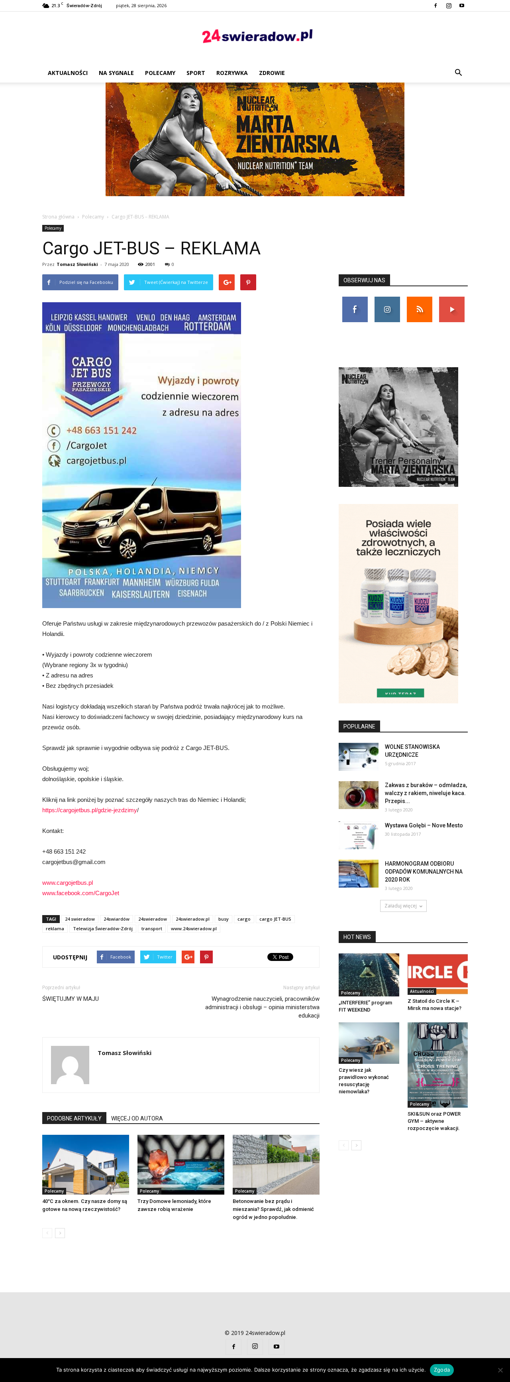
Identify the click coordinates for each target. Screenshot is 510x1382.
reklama (55, 928)
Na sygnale (116, 73)
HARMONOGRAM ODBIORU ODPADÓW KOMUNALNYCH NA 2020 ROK (424, 871)
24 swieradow (80, 919)
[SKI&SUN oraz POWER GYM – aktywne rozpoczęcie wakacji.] (438, 1065)
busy (223, 919)
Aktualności (68, 73)
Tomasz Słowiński (77, 264)
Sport (195, 73)
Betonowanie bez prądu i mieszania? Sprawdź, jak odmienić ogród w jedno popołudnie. (273, 1209)
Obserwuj (387, 300)
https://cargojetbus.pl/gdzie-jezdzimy (89, 810)
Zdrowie (272, 73)
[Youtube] (462, 5)
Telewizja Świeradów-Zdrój (103, 928)
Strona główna (58, 216)
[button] (458, 73)
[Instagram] (449, 5)
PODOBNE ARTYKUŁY (74, 1118)
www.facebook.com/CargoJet (80, 893)
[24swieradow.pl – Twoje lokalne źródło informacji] (255, 38)
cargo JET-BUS (275, 919)
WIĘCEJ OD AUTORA (137, 1118)
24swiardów (116, 919)
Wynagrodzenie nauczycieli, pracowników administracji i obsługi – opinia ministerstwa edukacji (262, 1007)
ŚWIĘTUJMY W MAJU (70, 998)
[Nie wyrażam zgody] (500, 1370)
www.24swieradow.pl (194, 928)
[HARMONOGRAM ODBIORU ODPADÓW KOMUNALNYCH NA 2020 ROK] (359, 874)
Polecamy (160, 73)
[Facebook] (435, 5)
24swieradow (152, 919)
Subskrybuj (451, 300)
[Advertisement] (255, 142)
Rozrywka (232, 73)
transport (151, 928)
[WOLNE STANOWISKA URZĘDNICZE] (359, 757)
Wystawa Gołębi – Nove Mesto (424, 825)
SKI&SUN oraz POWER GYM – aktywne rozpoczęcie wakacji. (434, 1121)
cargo (244, 919)
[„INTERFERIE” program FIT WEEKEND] (369, 974)
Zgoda (442, 1369)
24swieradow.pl (193, 919)
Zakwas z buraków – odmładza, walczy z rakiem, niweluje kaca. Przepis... (426, 793)
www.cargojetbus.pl (67, 882)
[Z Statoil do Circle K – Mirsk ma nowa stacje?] (438, 974)
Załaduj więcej (400, 905)
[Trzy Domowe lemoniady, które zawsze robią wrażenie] (180, 1165)
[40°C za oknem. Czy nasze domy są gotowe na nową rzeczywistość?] (85, 1165)
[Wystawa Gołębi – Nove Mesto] (359, 835)
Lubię (355, 300)
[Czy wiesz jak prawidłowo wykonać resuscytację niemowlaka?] (369, 1043)
